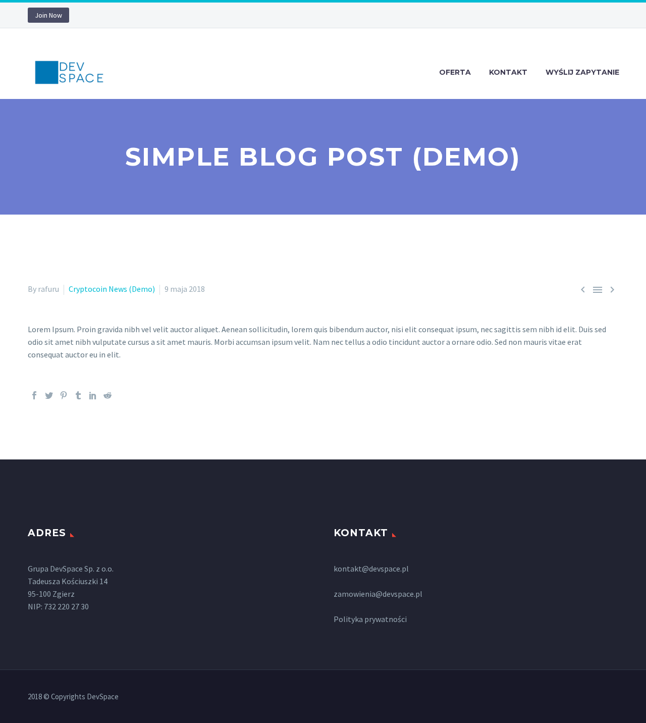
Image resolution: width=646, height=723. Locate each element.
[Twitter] (49, 395)
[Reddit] (107, 395)
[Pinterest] (64, 395)
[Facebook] (34, 395)
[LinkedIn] (93, 395)
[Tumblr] (78, 395)
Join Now (48, 15)
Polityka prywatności (370, 619)
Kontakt (508, 72)
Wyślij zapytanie (582, 72)
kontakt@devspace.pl (371, 568)
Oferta (455, 72)
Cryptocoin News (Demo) (112, 289)
